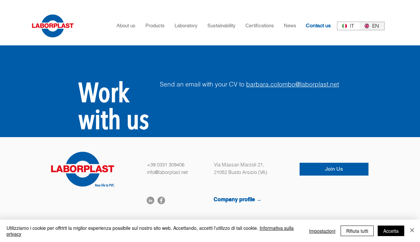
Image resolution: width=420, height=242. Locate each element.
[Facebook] (161, 200)
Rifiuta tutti (357, 231)
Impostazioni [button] (322, 231)
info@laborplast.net (167, 172)
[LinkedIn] (150, 200)
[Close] (412, 231)
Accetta (391, 231)
